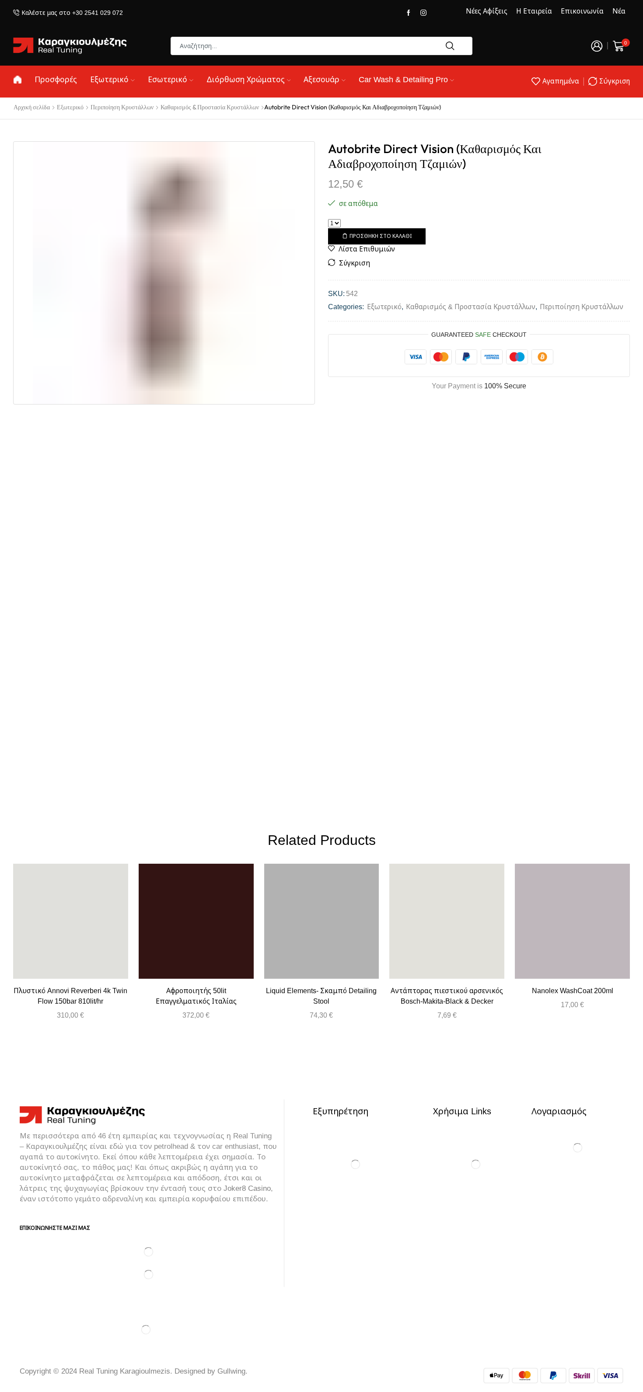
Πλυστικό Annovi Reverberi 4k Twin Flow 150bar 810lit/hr (70, 996)
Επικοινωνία (582, 11)
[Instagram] (423, 13)
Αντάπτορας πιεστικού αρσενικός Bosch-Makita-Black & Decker (447, 996)
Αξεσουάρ (321, 79)
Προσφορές (56, 79)
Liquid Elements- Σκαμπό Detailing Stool (321, 996)
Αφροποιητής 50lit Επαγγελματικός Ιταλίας (196, 996)
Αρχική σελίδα (32, 107)
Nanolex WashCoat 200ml (572, 990)
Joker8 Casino (247, 1188)
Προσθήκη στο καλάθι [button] (70, 924)
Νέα (619, 11)
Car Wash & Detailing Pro (403, 79)
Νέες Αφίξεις (486, 11)
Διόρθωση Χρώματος (245, 79)
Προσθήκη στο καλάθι (380, 236)
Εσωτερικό (167, 79)
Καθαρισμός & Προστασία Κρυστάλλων (210, 107)
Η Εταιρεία (534, 11)
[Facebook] (408, 13)
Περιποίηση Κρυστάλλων (122, 107)
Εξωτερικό (109, 79)
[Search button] (450, 46)
